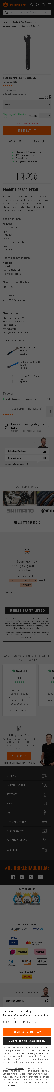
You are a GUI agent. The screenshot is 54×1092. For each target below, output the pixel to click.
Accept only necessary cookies (27, 1041)
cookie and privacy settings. (24, 1021)
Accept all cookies (24, 1032)
